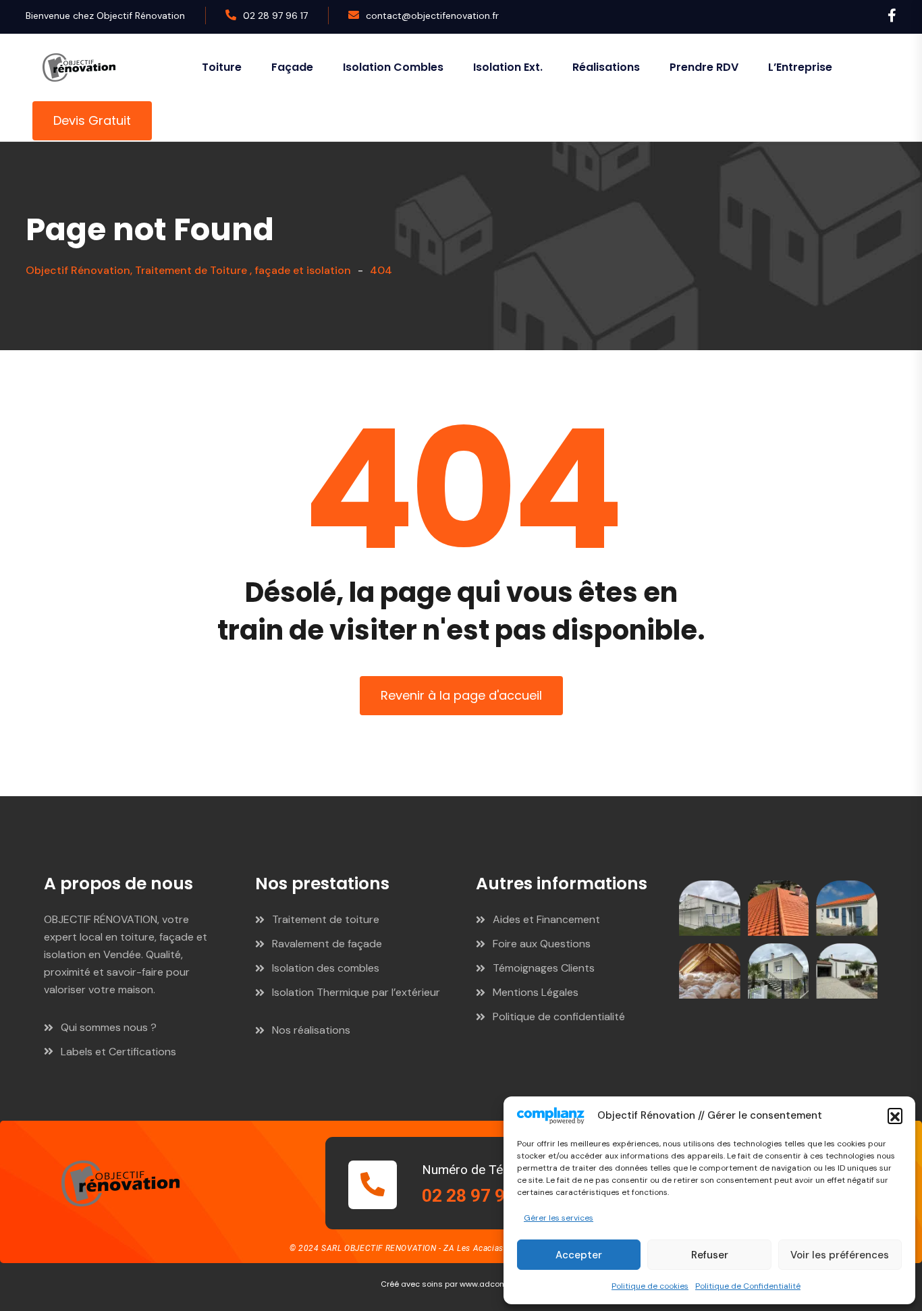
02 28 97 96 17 (275, 15)
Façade (292, 67)
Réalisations (606, 67)
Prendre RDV (704, 67)
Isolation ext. (508, 67)
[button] (895, 1115)
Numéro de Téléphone (484, 1169)
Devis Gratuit (92, 120)
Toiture (222, 67)
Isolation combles (393, 67)
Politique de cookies (650, 1286)
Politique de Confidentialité (748, 1286)
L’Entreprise (800, 67)
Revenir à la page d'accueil (461, 695)
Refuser (709, 1255)
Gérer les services (558, 1217)
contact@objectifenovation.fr (432, 15)
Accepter (578, 1255)
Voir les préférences (839, 1255)
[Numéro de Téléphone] (372, 1185)
